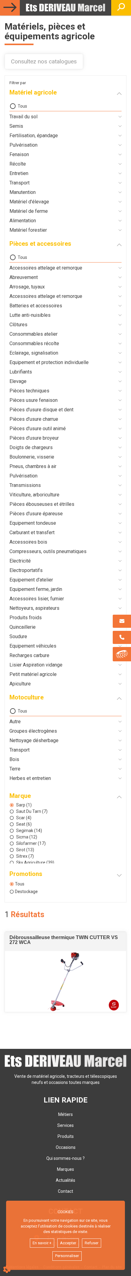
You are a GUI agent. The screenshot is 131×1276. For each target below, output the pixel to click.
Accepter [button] (68, 1243)
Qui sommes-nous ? (65, 1158)
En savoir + (42, 1243)
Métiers (65, 1114)
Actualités (65, 1180)
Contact (65, 1191)
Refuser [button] (91, 1243)
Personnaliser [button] (67, 1255)
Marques (65, 1169)
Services (65, 1125)
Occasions (66, 1147)
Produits (66, 1136)
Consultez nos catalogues (44, 61)
